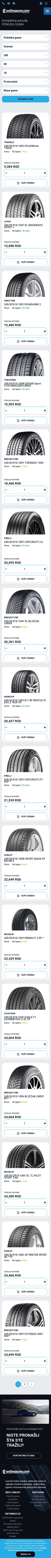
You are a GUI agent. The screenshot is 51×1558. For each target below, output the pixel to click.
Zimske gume (38, 1499)
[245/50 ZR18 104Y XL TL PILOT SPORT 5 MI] (25, 1155)
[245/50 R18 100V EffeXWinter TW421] (25, 126)
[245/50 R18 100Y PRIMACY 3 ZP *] (25, 918)
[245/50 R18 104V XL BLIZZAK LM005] (25, 601)
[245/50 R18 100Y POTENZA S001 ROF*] (25, 1314)
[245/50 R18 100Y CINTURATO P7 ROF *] (25, 759)
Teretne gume (13, 1508)
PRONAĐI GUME (25, 99)
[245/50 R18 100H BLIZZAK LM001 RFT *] (25, 1076)
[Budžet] (25, 94)
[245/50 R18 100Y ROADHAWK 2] (25, 284)
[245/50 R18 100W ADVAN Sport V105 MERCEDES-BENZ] (25, 363)
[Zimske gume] (25, 50)
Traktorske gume (12, 1505)
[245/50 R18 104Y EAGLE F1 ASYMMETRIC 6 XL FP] (25, 997)
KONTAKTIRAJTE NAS (24, 1455)
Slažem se (25, 1554)
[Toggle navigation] (47, 11)
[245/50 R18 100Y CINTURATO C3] (25, 522)
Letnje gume (38, 1496)
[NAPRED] (31, 1384)
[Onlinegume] (19, 11)
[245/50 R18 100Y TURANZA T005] (25, 443)
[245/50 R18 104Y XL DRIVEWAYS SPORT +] (25, 205)
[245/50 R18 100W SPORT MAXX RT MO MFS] (25, 839)
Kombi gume (13, 1502)
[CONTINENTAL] (25, 85)
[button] (25, 37)
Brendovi (38, 1505)
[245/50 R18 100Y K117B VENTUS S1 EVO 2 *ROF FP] (25, 680)
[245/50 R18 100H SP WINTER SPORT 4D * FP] (25, 1235)
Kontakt (12, 1536)
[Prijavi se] (41, 3)
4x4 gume (12, 1499)
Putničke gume (13, 1496)
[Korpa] (46, 3)
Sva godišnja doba (38, 1502)
